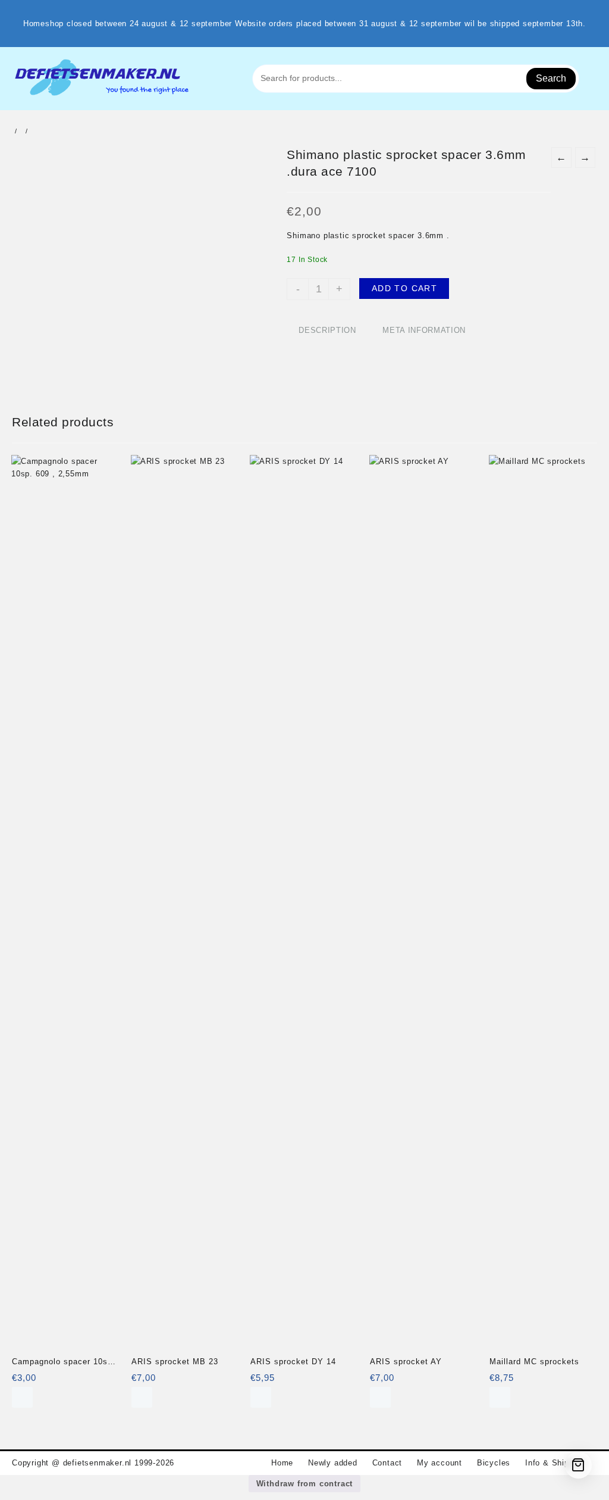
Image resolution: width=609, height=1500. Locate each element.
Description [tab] (327, 330)
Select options (380, 1397)
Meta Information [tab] (423, 330)
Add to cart (404, 288)
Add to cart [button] (22, 1397)
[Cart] (578, 1465)
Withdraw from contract (304, 1483)
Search (551, 78)
